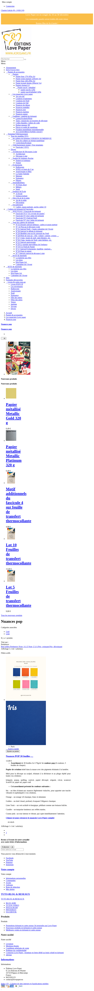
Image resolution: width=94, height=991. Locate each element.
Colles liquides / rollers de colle (28, 123)
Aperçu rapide (12, 749)
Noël (13, 293)
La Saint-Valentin (22, 174)
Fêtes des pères (16, 300)
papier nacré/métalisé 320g (31, 92)
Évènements (17, 165)
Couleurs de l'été (22, 103)
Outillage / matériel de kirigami (25, 116)
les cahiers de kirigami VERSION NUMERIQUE (32, 138)
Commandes (11, 880)
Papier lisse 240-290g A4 (25, 81)
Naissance (20, 178)
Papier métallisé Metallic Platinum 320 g (14, 455)
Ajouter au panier (13, 751)
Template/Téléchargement (18, 134)
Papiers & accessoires (16, 72)
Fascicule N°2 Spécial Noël (26, 218)
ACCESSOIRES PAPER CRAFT (29, 132)
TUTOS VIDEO (12, 905)
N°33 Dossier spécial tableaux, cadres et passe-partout (36, 225)
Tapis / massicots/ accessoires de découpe (31, 121)
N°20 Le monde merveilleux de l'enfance (31, 244)
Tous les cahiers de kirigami (23, 222)
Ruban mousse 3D (23, 125)
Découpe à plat (21, 156)
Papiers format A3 (23, 85)
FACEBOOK (11, 912)
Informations (7, 959)
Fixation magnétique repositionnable (30, 129)
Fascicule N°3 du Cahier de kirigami (30, 216)
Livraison (9, 944)
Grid (7, 632)
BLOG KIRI (11, 903)
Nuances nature (22, 114)
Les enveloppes (17, 286)
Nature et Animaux (23, 160)
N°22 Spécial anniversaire (26, 242)
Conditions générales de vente (17, 948)
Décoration (20, 202)
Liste (8, 634)
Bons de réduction (13, 887)
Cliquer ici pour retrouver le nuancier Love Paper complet (30, 818)
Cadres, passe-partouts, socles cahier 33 (31, 207)
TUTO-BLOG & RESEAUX (15, 894)
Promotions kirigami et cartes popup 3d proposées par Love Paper (31, 926)
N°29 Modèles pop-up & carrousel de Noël (32, 233)
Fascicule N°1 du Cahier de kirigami (30, 220)
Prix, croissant (43, 647)
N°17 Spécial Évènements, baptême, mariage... (34, 249)
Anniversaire (16, 291)
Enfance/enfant (21, 196)
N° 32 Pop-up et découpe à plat (28, 227)
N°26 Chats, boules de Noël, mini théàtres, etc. (34, 240)
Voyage (14, 306)
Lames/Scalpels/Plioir (24, 118)
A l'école (19, 194)
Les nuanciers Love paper (23, 94)
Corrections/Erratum (23, 143)
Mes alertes (10, 889)
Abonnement (11, 68)
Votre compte (7, 869)
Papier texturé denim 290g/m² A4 (28, 83)
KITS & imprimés (20, 256)
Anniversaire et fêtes (23, 172)
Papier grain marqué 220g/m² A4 (28, 79)
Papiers (15, 74)
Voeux (13, 302)
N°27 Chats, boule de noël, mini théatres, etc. (33, 238)
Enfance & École (19, 191)
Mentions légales (12, 946)
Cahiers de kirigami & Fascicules (20, 209)
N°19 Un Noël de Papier (25, 247)
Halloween (20, 167)
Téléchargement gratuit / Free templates (28, 145)
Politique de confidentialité (16, 950)
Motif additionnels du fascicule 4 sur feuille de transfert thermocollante (18, 505)
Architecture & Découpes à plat (25, 152)
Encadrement (18, 205)
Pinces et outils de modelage (26, 127)
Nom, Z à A (33, 647)
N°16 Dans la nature (23, 251)
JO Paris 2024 (21, 185)
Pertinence (14, 647)
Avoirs (8, 883)
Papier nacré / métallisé (26, 87)
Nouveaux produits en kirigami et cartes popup (24, 928)
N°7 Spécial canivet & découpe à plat (30, 253)
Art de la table (21, 200)
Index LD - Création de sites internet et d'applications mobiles (24, 984)
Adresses (9, 885)
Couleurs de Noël (22, 101)
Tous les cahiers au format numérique (30, 141)
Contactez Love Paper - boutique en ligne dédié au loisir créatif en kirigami (35, 953)
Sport (18, 189)
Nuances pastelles (22, 107)
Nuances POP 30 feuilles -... (19, 756)
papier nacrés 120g (28, 90)
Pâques (18, 180)
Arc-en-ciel (20, 96)
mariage (14, 304)
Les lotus (19, 260)
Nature (18, 163)
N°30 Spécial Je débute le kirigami (29, 231)
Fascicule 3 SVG (22, 147)
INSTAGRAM (12, 907)
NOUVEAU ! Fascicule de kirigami (27, 211)
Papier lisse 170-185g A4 (25, 76)
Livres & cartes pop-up (17, 282)
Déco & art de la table (21, 198)
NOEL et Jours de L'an (25, 169)
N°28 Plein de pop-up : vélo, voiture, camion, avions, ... (37, 236)
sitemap (9, 955)
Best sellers (5, 647)
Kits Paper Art (21, 262)
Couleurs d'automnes (24, 99)
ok (3, 338)
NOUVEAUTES (12, 70)
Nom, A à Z (23, 647)
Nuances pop (21, 110)
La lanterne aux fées (23, 258)
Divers (13, 149)
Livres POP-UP (17, 284)
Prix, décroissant (55, 647)
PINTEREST (11, 910)
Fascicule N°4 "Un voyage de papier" (30, 214)
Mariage (19, 176)
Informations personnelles (16, 878)
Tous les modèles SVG (20, 136)
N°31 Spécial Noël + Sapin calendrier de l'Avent (34, 229)
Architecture (20, 154)
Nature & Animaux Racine (23, 158)
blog (7, 278)
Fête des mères (16, 298)
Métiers (18, 187)
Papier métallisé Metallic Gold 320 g (13, 413)
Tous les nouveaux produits (11, 615)
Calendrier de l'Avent (24, 264)
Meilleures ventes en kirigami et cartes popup (23, 930)
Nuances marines (22, 112)
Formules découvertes (14, 280)
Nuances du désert (23, 105)
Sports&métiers (19, 183)
